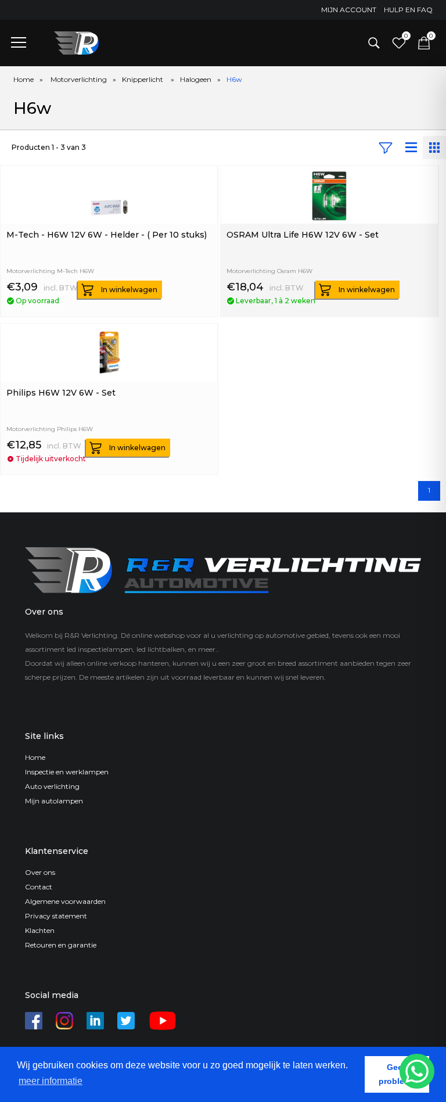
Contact (38, 886)
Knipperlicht (143, 79)
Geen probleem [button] (397, 1074)
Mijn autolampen (54, 800)
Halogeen (195, 79)
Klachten (40, 930)
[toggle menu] (18, 42)
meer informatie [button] (50, 1081)
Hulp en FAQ (408, 9)
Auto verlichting (52, 786)
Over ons (40, 872)
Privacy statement (56, 915)
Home (23, 79)
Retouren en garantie (60, 945)
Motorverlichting (79, 79)
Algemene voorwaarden (65, 901)
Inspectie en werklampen (67, 771)
